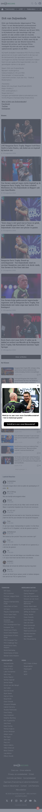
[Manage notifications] (37, 808)
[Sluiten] (38, 386)
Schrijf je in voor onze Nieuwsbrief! (21, 424)
